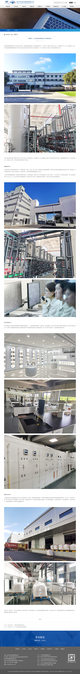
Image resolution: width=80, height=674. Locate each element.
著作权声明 (43, 671)
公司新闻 (8, 30)
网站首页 (8, 6)
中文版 (74, 2)
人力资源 (64, 6)
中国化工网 (34, 671)
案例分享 (32, 6)
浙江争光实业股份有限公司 (13, 655)
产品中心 (24, 6)
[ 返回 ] (40, 619)
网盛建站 (39, 671)
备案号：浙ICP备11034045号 (52, 671)
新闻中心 (40, 6)
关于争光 (16, 6)
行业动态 (16, 30)
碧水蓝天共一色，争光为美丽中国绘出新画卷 (15, 626)
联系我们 (72, 6)
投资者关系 (55, 6)
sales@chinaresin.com (11, 664)
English (71, 2)
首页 (12, 34)
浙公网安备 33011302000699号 (66, 671)
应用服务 (48, 6)
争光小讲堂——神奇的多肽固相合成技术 (14, 625)
